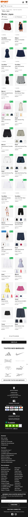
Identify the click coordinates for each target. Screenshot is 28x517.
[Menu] (1, 6)
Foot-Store (4, 476)
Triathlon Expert (19, 486)
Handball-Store (5, 481)
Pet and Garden (19, 474)
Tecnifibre (4, 38)
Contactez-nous (14, 392)
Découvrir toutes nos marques (14, 380)
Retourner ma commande (7, 443)
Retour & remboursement (7, 455)
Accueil (3, 9)
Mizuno (17, 274)
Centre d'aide (4, 440)
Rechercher (9, 6)
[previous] (1, 364)
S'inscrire (14, 504)
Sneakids (17, 481)
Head (2, 118)
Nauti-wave (17, 468)
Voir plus (14, 342)
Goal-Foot (3, 480)
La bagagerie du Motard (7, 485)
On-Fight (17, 469)
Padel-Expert (18, 471)
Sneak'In (17, 480)
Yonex (16, 299)
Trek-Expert (17, 485)
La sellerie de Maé (6, 486)
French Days (9, 9)
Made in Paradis (5, 490)
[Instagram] (16, 514)
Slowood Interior (19, 476)
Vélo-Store (17, 488)
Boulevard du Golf (5, 469)
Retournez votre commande (14, 419)
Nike (2, 248)
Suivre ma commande (6, 441)
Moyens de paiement (6, 459)
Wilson (17, 38)
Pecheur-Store (18, 473)
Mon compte (4, 438)
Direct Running (5, 471)
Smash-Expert (18, 478)
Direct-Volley (4, 473)
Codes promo (4, 445)
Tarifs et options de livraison (8, 460)
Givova (3, 223)
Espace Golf (4, 474)
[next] (27, 364)
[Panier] (26, 2)
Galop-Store (4, 478)
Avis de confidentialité (6, 462)
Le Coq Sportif (19, 223)
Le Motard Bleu (5, 488)
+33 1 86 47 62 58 (14, 397)
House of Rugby (5, 483)
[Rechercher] (5, 6)
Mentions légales (5, 457)
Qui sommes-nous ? (6, 450)
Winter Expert (18, 490)
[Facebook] (12, 514)
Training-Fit (17, 483)
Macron (3, 91)
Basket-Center (4, 468)
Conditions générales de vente (9, 453)
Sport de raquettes (17, 9)
